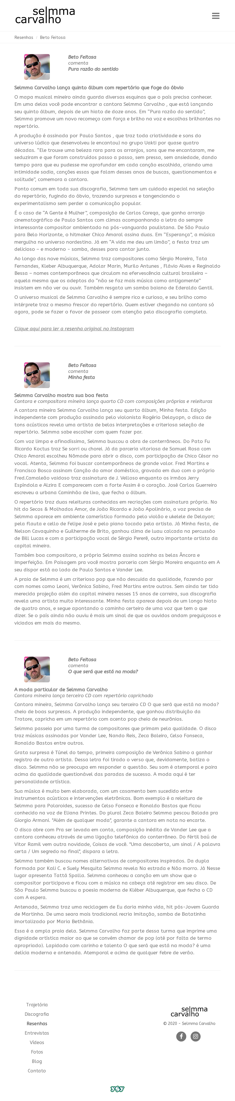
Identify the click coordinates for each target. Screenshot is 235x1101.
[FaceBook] (181, 1037)
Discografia (37, 1014)
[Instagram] (196, 1037)
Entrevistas (37, 1033)
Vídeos (37, 1042)
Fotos (37, 1052)
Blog (37, 1061)
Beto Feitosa (53, 37)
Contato (37, 1071)
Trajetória (37, 1004)
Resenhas (23, 37)
